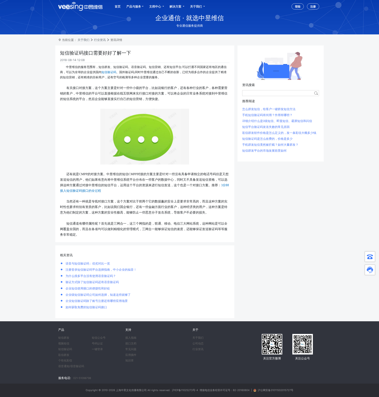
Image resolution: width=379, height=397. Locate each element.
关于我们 (83, 40)
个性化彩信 (65, 360)
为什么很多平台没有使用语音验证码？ (90, 276)
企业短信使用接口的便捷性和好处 (87, 288)
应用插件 (130, 354)
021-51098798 (82, 378)
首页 (118, 6)
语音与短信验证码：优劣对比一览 (87, 263)
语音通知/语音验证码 (71, 366)
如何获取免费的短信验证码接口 (86, 307)
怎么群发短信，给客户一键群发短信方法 (269, 109)
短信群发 (63, 337)
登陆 (297, 6)
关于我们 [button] (196, 6)
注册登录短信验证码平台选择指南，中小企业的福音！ (101, 269)
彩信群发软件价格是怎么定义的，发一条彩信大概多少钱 (279, 133)
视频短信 (63, 343)
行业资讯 (100, 40)
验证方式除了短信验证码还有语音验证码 (92, 282)
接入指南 (130, 337)
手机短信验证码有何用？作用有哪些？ (267, 115)
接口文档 (130, 343)
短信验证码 (65, 349)
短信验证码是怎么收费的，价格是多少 (267, 139)
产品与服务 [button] (133, 6)
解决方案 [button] (176, 6)
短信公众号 (99, 337)
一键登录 (97, 349)
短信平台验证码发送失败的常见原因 (266, 127)
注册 (313, 6)
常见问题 (130, 349)
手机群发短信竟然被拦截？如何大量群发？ (270, 145)
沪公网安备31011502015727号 (275, 390)
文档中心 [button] (155, 6)
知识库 (129, 360)
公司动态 (198, 343)
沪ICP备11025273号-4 (185, 390)
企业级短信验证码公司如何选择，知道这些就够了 (98, 295)
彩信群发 (63, 354)
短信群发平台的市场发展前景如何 (264, 150)
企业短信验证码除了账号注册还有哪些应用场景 (96, 301)
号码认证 (97, 343)
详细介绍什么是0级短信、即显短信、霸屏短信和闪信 (277, 121)
